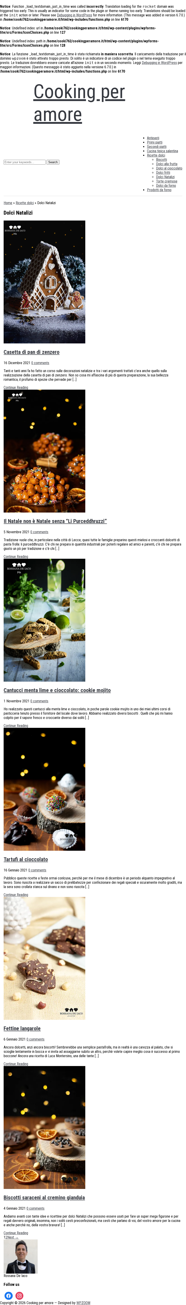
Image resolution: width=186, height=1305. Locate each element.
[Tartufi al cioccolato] (44, 849)
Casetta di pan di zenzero (31, 352)
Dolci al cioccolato (169, 168)
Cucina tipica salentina (162, 151)
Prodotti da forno (159, 190)
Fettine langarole (22, 1028)
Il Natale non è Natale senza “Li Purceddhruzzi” (55, 521)
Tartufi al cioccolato (26, 859)
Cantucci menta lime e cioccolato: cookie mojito (57, 690)
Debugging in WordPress (74, 15)
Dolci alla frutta (166, 164)
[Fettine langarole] (44, 1018)
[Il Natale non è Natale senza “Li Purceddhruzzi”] (44, 511)
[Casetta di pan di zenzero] (44, 342)
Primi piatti (154, 142)
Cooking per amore (79, 103)
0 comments (40, 363)
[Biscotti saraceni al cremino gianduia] (44, 1188)
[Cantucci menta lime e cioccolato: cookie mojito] (44, 680)
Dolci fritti (163, 172)
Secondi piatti (156, 147)
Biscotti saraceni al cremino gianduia (44, 1197)
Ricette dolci (156, 155)
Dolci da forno (166, 185)
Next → (13, 1237)
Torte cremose (166, 181)
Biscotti (161, 159)
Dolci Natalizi (165, 177)
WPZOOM (83, 1303)
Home (8, 203)
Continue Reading (16, 387)
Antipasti (153, 138)
